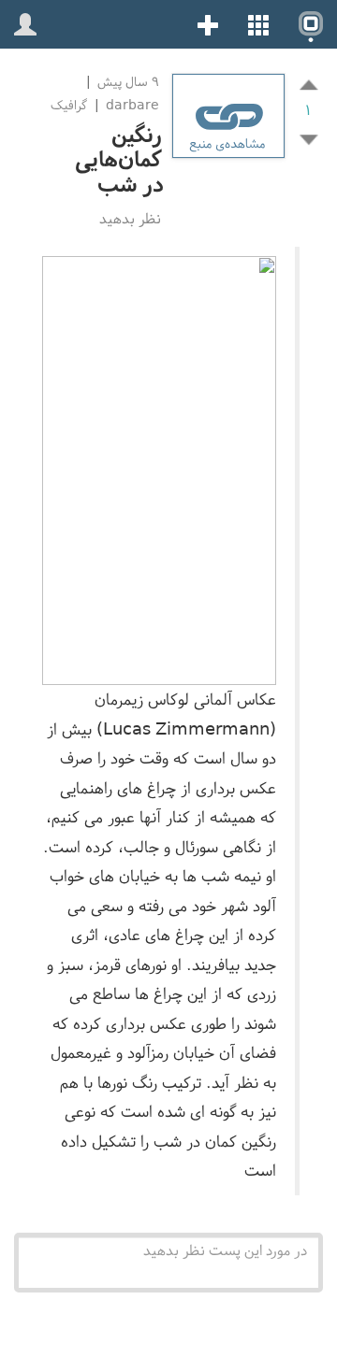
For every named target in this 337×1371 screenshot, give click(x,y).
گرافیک (69, 105)
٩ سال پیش (126, 82)
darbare (132, 105)
